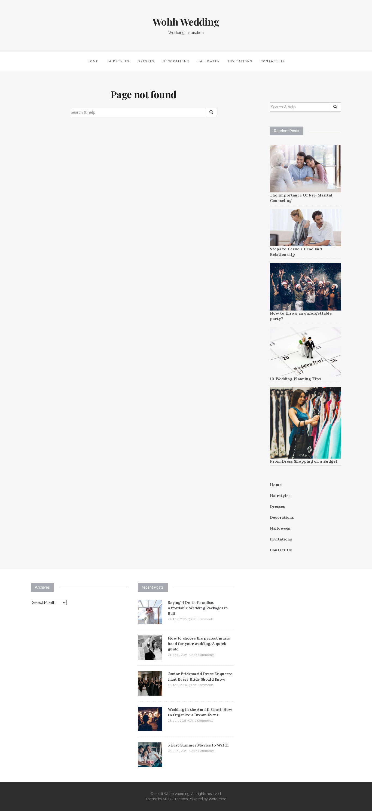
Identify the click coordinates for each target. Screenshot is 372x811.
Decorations (176, 61)
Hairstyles (118, 61)
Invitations (240, 61)
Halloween (208, 61)
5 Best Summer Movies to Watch (198, 745)
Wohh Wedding (186, 21)
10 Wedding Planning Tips (295, 378)
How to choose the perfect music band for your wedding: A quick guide (199, 644)
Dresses (146, 61)
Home (92, 61)
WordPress (217, 799)
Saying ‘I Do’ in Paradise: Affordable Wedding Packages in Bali (198, 608)
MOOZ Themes (175, 799)
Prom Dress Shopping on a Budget (303, 461)
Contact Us (273, 61)
